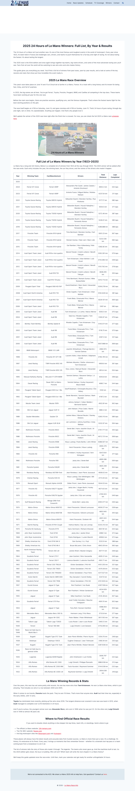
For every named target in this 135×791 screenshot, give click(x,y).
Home (69, 3)
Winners (109, 3)
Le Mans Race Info (71, 785)
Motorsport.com (44, 733)
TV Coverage (99, 3)
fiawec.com (37, 731)
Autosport (57, 733)
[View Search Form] (123, 3)
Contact (116, 3)
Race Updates (78, 3)
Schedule (89, 3)
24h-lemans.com (45, 728)
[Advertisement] (67, 20)
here (105, 774)
